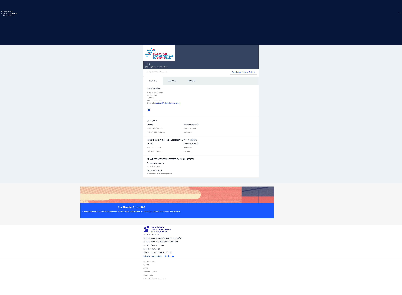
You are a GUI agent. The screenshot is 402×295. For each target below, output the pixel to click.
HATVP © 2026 (149, 262)
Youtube (173, 256)
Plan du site (148, 275)
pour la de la (10, 13)
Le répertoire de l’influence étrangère (160, 242)
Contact (146, 265)
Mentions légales (150, 272)
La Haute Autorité (131, 207)
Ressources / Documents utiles (157, 253)
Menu (399, 13)
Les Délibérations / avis (154, 245)
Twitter (165, 256)
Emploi (145, 268)
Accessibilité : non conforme (154, 279)
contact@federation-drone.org (167, 103)
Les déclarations (151, 235)
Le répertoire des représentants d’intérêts (162, 238)
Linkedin (169, 256)
